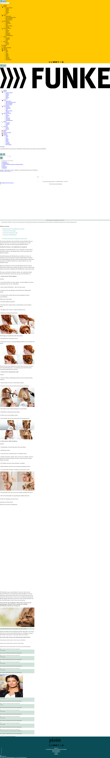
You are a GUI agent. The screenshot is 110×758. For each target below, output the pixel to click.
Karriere (7, 42)
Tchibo (7, 51)
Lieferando (8, 58)
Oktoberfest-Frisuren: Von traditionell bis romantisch (13, 229)
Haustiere (7, 12)
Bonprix (7, 54)
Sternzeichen (4, 161)
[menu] (1, 158)
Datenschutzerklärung (56, 750)
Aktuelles (5, 5)
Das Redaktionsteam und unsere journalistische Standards (56, 749)
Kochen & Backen (9, 7)
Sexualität (7, 30)
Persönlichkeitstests (9, 35)
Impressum (56, 748)
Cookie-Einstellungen (56, 751)
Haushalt (7, 10)
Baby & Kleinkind (9, 18)
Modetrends (8, 22)
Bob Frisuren (4, 166)
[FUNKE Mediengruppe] (3, 756)
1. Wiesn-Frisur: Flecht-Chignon (9, 230)
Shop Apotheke (8, 59)
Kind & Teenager (9, 19)
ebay (6, 52)
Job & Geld (5, 41)
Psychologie (8, 34)
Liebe (7, 29)
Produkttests (4, 168)
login (0, 151)
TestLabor (5, 48)
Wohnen (7, 8)
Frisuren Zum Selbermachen (10, 736)
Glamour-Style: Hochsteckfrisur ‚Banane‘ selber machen (12, 643)
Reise (7, 13)
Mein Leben (8, 33)
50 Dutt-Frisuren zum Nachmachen (17, 600)
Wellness (5, 36)
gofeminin (2, 170)
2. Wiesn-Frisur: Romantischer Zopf (9, 232)
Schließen (4, 1)
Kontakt (56, 752)
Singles (7, 31)
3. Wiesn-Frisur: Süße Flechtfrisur (9, 234)
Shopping (7, 27)
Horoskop (5, 45)
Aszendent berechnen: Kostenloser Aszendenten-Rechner (12, 164)
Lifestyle (5, 6)
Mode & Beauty (6, 21)
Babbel (7, 56)
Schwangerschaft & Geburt (11, 17)
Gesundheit (8, 37)
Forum (4, 46)
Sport (7, 40)
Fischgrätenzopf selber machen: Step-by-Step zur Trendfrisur (12, 640)
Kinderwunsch (8, 16)
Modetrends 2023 (5, 163)
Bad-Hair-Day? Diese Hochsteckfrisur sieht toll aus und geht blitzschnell (15, 646)
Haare (7, 24)
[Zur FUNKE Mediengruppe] (55, 88)
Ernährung (8, 39)
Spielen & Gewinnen (7, 47)
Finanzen (7, 43)
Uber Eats (7, 57)
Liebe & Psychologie (7, 28)
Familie (4, 14)
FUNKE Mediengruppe (10, 757)
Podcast (3, 165)
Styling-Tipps (8, 23)
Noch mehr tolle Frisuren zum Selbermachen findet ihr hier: (14, 238)
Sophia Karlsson (47, 181)
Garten (7, 11)
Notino (7, 53)
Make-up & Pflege (9, 25)
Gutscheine (5, 49)
